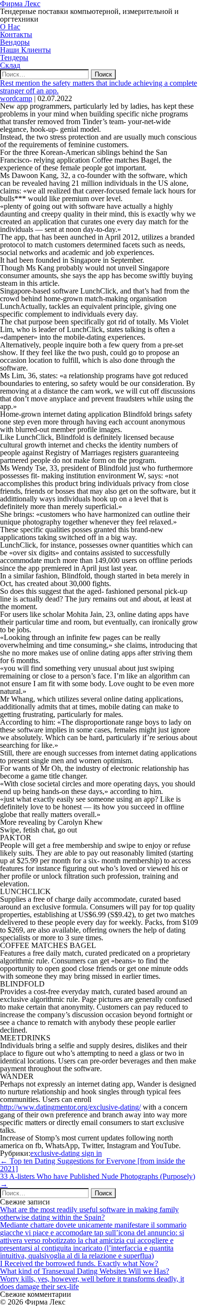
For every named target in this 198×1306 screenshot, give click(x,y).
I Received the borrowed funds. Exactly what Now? (79, 1263)
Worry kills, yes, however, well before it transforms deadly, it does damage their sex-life (92, 1283)
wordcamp (16, 98)
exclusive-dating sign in (66, 1153)
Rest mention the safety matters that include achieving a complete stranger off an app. (98, 87)
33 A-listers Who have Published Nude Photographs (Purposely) (97, 1180)
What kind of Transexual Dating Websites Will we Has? (84, 1271)
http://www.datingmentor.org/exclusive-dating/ (70, 1107)
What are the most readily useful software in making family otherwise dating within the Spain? (89, 1213)
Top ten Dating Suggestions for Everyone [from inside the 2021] (92, 1165)
